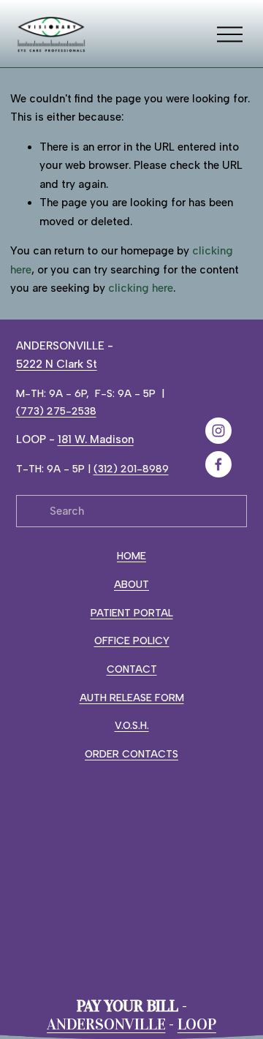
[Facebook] (218, 464)
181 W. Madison (96, 439)
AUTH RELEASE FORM (132, 697)
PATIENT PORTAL (132, 613)
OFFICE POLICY (131, 640)
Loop (197, 1025)
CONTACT (132, 669)
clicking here (140, 288)
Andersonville (106, 1025)
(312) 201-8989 (131, 469)
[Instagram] (218, 431)
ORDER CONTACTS (131, 754)
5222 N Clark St (56, 364)
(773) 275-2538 (56, 411)
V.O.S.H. (132, 725)
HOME (131, 556)
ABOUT (131, 584)
